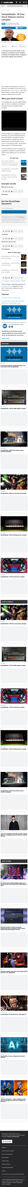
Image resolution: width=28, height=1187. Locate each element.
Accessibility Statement (7, 1167)
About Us (4, 1147)
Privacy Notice (21, 217)
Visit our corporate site (13, 1136)
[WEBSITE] (12, 327)
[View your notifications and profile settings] (16, 2)
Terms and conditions (7, 1154)
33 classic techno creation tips (10, 298)
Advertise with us (6, 1164)
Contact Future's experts (8, 1151)
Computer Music (14, 90)
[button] (2, 2)
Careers (4, 1170)
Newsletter (23, 46)
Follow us (16, 46)
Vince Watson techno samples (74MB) (13, 281)
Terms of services (19, 216)
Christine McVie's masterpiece (15, 6)
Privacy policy (5, 1157)
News (3, 24)
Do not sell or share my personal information (13, 1174)
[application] (14, 119)
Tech (3, 10)
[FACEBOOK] (10, 327)
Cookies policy (5, 1161)
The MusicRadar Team (13, 23)
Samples (8, 10)
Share (5, 46)
